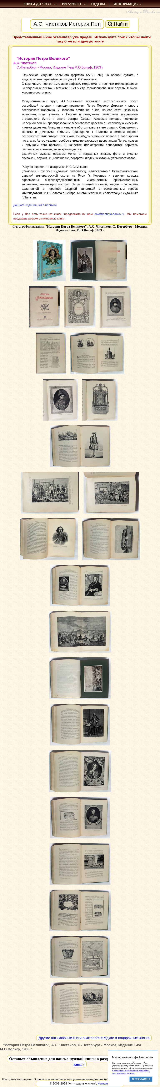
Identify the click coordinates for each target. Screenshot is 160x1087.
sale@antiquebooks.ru (109, 214)
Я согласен (141, 1079)
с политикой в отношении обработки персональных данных (130, 1072)
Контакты (104, 1083)
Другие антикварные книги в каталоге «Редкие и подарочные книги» (94, 1038)
